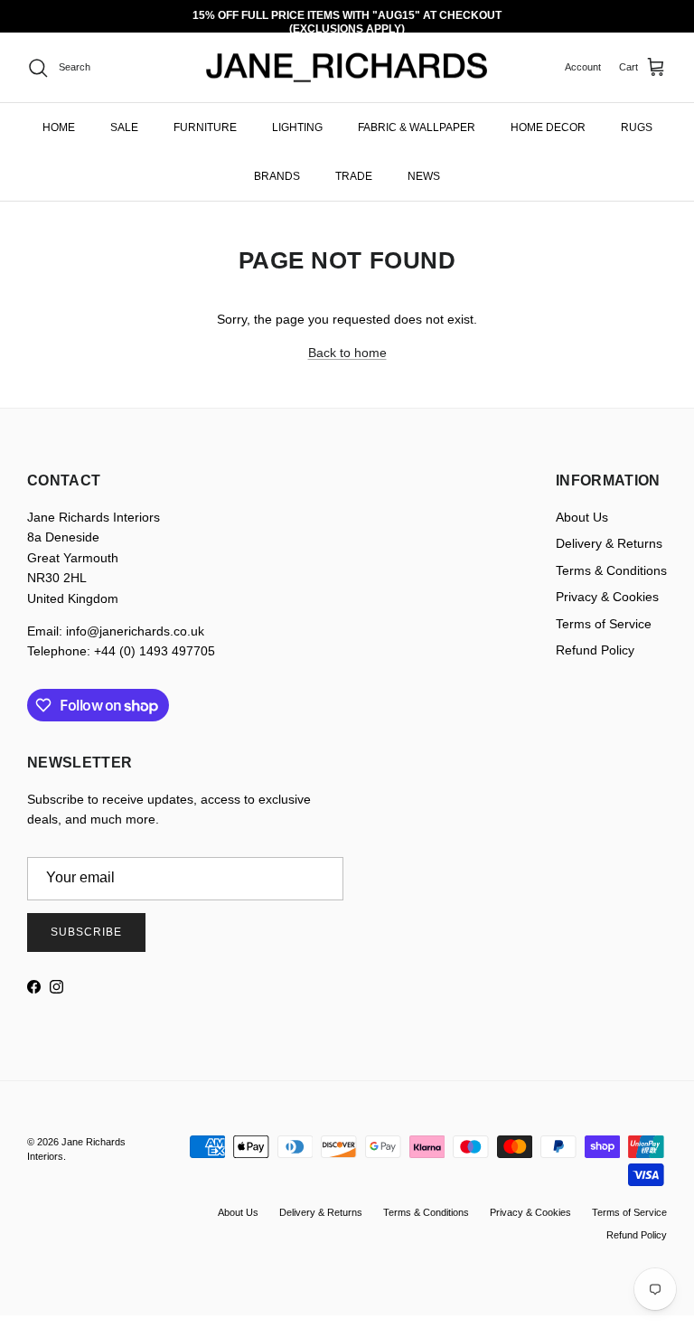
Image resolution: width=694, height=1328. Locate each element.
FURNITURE (205, 127)
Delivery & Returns (609, 543)
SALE (124, 127)
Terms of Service (604, 624)
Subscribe (86, 932)
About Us (582, 517)
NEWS (424, 176)
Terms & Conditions (611, 570)
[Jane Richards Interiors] (347, 68)
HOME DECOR (548, 127)
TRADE (353, 176)
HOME (58, 127)
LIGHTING (297, 127)
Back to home (347, 352)
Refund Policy (595, 650)
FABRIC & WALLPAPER (416, 127)
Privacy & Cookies (607, 596)
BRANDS (277, 176)
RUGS (636, 127)
